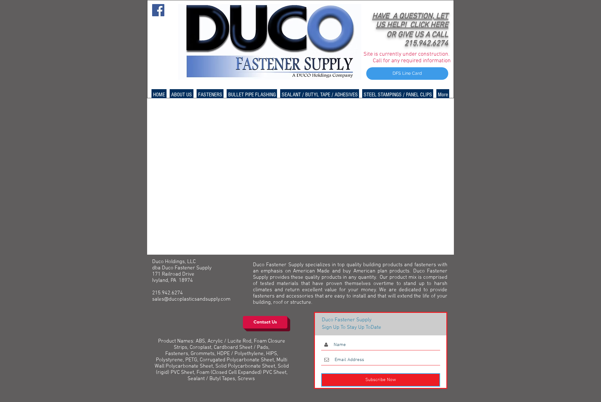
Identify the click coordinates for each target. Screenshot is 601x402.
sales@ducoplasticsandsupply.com (191, 299)
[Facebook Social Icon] (158, 10)
